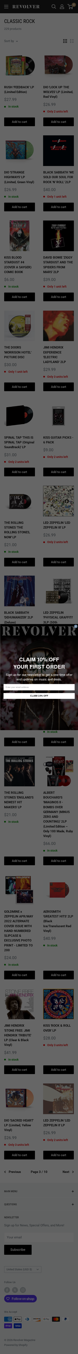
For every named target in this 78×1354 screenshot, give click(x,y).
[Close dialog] (75, 626)
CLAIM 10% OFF (39, 696)
